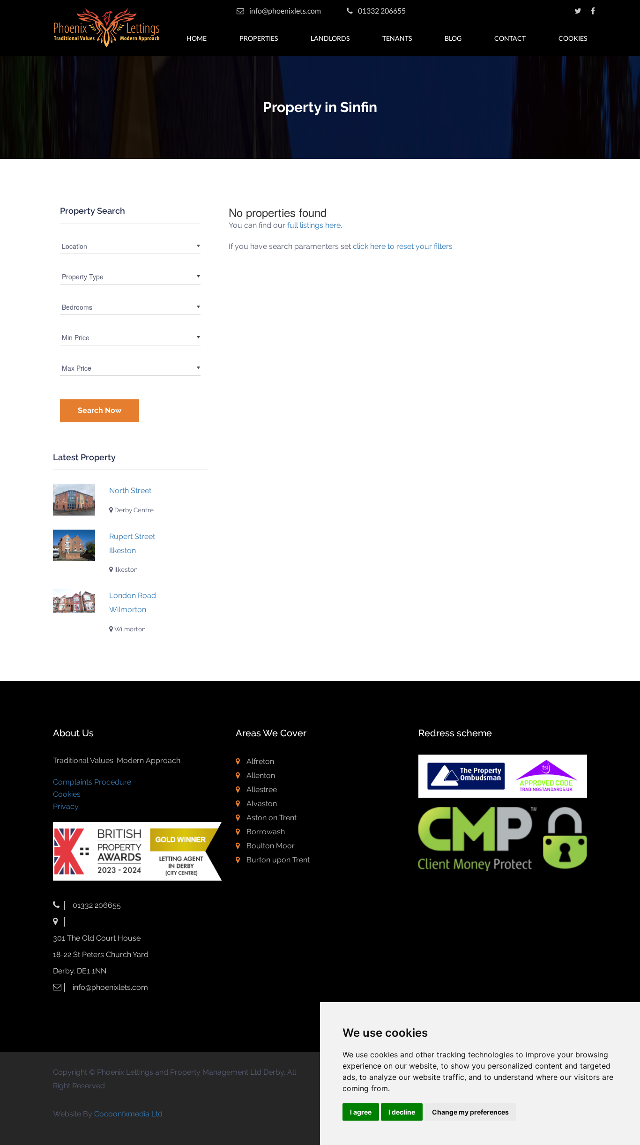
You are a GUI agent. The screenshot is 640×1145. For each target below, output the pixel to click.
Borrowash (265, 831)
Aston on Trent (271, 817)
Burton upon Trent (277, 859)
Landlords (330, 38)
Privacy (66, 806)
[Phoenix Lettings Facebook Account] (593, 10)
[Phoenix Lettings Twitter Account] (577, 10)
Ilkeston (125, 569)
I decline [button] (401, 1112)
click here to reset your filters (403, 246)
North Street (130, 490)
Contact (510, 38)
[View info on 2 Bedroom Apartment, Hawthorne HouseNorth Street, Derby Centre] (74, 500)
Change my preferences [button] (470, 1112)
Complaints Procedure (92, 782)
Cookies (572, 38)
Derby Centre (133, 510)
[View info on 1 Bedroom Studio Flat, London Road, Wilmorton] (74, 601)
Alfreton (259, 761)
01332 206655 (381, 10)
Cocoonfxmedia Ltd (128, 1113)
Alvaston (261, 803)
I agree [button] (361, 1112)
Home (196, 38)
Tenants (397, 38)
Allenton (260, 775)
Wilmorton (129, 629)
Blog (453, 38)
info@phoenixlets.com (285, 10)
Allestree (261, 789)
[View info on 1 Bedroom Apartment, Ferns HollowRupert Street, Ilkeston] (74, 545)
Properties (258, 38)
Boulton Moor (270, 845)
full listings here (314, 225)
